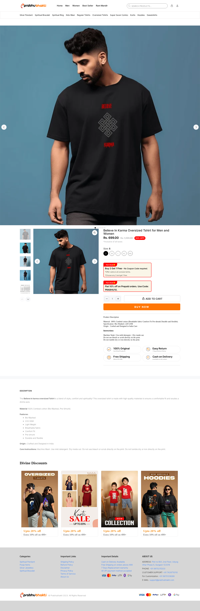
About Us (65, 577)
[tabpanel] (100, 125)
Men (67, 5)
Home (60, 5)
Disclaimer (65, 568)
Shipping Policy (67, 562)
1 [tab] (95, 227)
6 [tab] (104, 227)
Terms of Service (68, 574)
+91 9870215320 (157, 568)
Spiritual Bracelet (27, 571)
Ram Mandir (102, 5)
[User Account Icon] (177, 6)
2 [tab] (97, 227)
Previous (4, 127)
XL (124, 253)
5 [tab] (103, 227)
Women (76, 5)
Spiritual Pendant (27, 562)
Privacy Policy (67, 571)
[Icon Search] (129, 5)
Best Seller (87, 5)
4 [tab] (101, 227)
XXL (130, 253)
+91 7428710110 (170, 572)
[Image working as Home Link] (33, 5)
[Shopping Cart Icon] (171, 6)
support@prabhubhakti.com (162, 580)
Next (196, 127)
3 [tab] (99, 227)
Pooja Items (25, 565)
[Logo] (33, 594)
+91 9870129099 (167, 576)
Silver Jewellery (26, 568)
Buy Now (141, 307)
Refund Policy (67, 565)
